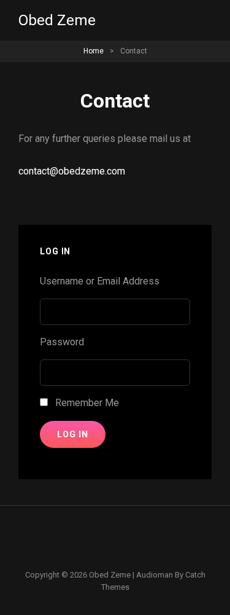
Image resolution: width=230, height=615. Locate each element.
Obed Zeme (57, 20)
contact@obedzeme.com (71, 171)
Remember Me (87, 403)
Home (93, 51)
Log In (72, 434)
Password (62, 342)
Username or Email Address (99, 281)
